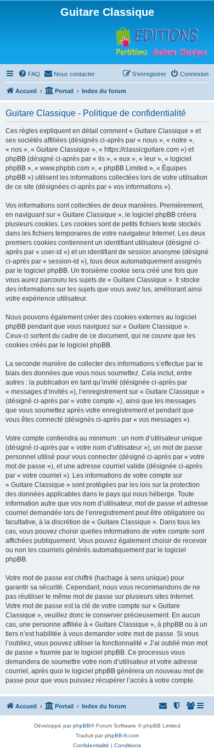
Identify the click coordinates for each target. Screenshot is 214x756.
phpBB (82, 726)
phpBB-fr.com (122, 735)
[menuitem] (29, 74)
